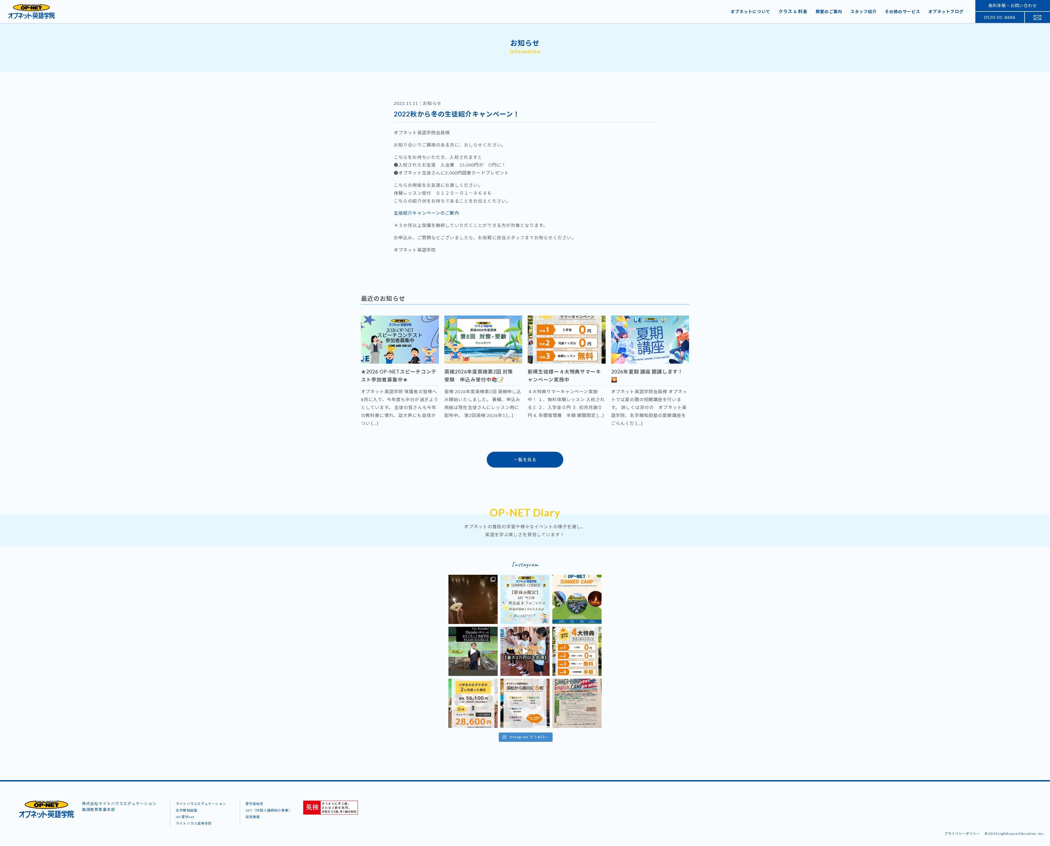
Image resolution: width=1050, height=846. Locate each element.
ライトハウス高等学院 (194, 823)
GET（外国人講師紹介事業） (269, 810)
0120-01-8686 (1000, 17)
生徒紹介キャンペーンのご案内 (426, 212)
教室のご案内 (829, 11)
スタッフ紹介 (863, 11)
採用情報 (253, 817)
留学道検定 (255, 804)
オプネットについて (750, 11)
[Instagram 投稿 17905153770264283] (577, 703)
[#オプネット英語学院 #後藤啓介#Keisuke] (473, 651)
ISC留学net (185, 817)
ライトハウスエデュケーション (201, 804)
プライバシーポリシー (962, 834)
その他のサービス (902, 11)
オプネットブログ (946, 11)
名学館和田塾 (186, 810)
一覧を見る (525, 459)
